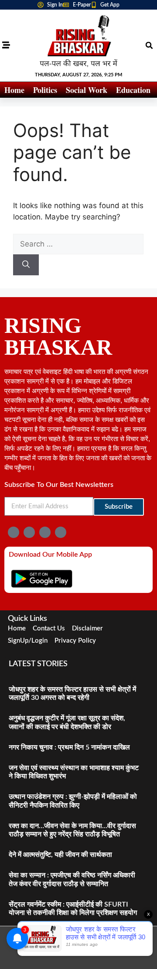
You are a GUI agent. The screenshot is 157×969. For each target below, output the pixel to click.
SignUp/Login (28, 640)
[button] (149, 45)
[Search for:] (78, 244)
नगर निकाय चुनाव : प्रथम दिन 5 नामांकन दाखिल (69, 747)
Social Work (86, 90)
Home (14, 90)
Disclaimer (87, 628)
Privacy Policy (75, 640)
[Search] (26, 264)
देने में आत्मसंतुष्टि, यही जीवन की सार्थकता (60, 854)
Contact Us (49, 628)
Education (133, 90)
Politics (45, 90)
